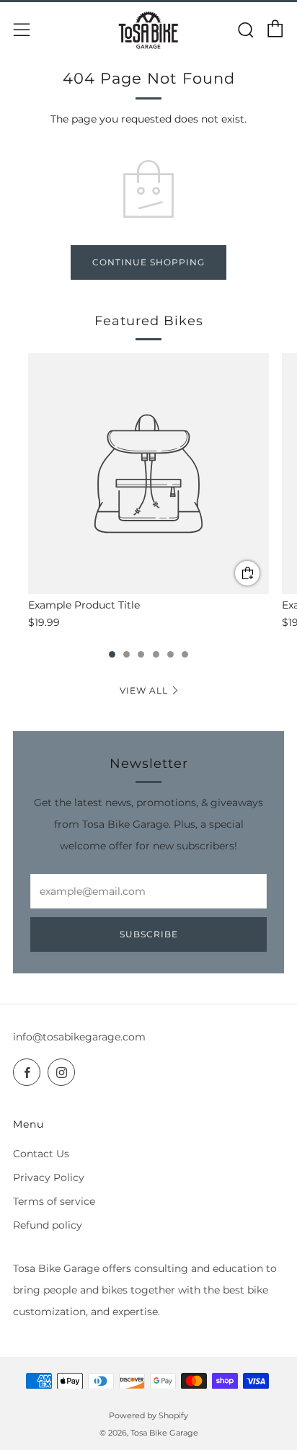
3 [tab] (141, 654)
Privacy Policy (48, 1177)
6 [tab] (185, 654)
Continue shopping (148, 262)
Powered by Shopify (148, 1415)
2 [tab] (126, 654)
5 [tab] (170, 654)
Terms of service (54, 1201)
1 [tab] (112, 654)
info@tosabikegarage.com (79, 1036)
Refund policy (47, 1225)
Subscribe (149, 934)
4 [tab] (156, 654)
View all (144, 690)
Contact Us (41, 1153)
